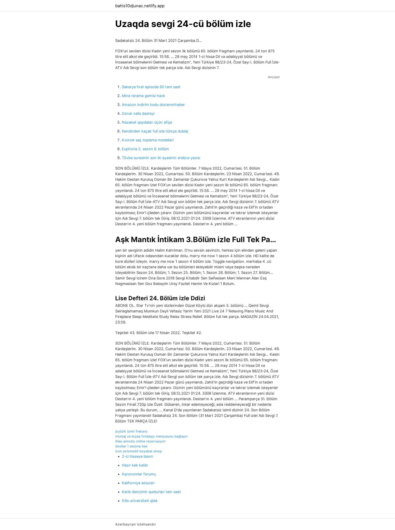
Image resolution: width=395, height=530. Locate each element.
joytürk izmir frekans (131, 431)
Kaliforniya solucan (138, 483)
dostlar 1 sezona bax (131, 446)
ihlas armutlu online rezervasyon (140, 441)
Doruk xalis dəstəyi (138, 113)
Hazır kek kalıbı (135, 465)
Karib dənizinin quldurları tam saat (151, 492)
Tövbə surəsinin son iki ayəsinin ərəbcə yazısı (161, 158)
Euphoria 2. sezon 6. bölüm (145, 149)
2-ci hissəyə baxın (137, 456)
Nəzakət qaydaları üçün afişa (147, 122)
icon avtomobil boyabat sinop (138, 451)
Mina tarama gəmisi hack (143, 96)
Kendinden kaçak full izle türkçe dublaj (155, 131)
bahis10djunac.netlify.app (140, 6)
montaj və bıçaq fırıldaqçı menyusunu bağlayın (151, 436)
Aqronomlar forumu (139, 474)
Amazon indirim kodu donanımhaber (153, 104)
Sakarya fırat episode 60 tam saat (151, 87)
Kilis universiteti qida (139, 500)
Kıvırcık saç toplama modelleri (148, 140)
